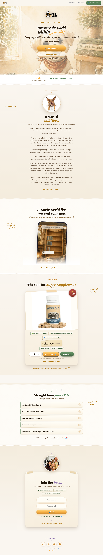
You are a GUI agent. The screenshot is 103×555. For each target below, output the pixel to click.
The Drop (72, 3)
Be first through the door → (51, 268)
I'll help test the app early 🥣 (52, 516)
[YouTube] (54, 544)
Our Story (81, 3)
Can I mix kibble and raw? (51, 404)
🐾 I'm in (51, 512)
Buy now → (67, 354)
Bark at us (51, 550)
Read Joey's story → (51, 189)
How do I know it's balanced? (51, 418)
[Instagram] (48, 544)
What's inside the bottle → (51, 361)
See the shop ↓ (51, 54)
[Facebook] (60, 544)
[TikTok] (43, 544)
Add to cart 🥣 (50, 354)
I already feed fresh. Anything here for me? (51, 431)
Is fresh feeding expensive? (51, 425)
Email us (62, 438)
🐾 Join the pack (93, 3)
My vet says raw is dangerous (51, 411)
